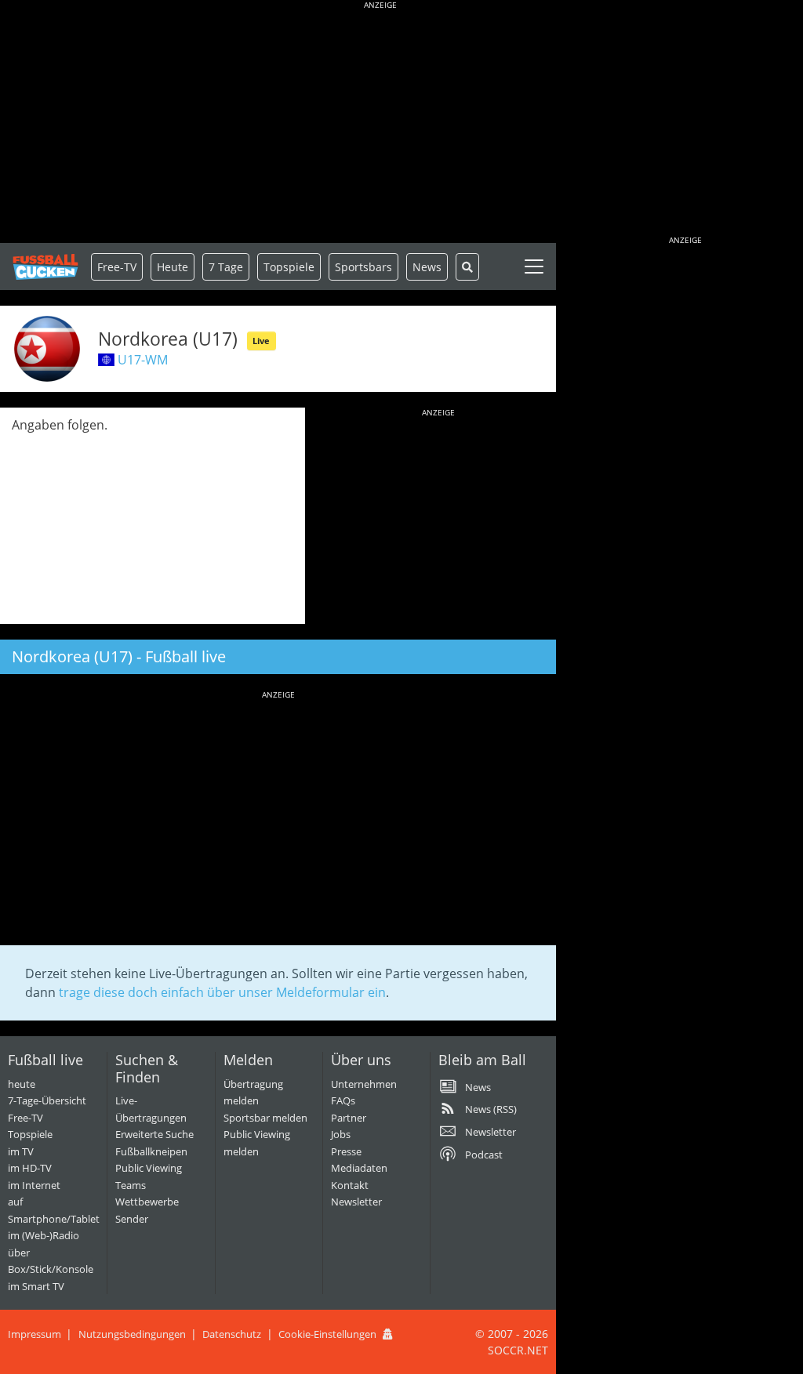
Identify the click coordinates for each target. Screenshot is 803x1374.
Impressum (34, 1334)
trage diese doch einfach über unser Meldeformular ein (222, 992)
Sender (131, 1219)
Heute (172, 266)
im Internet (34, 1185)
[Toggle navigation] (534, 266)
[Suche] (467, 267)
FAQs (343, 1100)
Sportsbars (363, 266)
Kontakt (350, 1185)
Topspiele (30, 1134)
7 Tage (226, 266)
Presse (346, 1151)
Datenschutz (231, 1334)
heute (21, 1084)
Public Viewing (148, 1168)
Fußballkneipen (151, 1151)
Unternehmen (364, 1084)
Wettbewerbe (147, 1202)
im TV (21, 1151)
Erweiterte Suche (154, 1134)
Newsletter (356, 1202)
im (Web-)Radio (43, 1235)
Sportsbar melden (265, 1118)
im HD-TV (30, 1168)
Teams (130, 1185)
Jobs (341, 1134)
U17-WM (143, 359)
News (426, 266)
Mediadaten (359, 1168)
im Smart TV (36, 1286)
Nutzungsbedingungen (132, 1334)
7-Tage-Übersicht (47, 1100)
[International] (106, 359)
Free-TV (116, 266)
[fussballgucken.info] (45, 267)
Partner (348, 1118)
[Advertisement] (380, 125)
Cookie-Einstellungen (327, 1334)
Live (261, 340)
